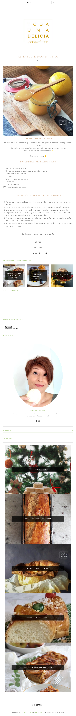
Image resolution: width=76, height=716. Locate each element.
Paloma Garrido (38, 410)
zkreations (38, 712)
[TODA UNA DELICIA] (38, 31)
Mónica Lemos (27, 712)
